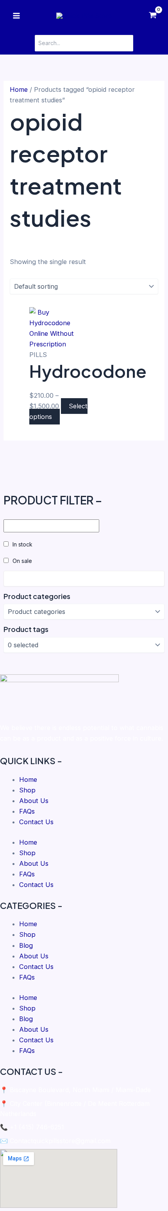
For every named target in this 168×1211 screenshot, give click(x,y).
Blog (26, 945)
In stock (22, 544)
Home (19, 89)
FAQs (27, 811)
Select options (58, 411)
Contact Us (36, 822)
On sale (22, 560)
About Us (33, 801)
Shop (27, 790)
